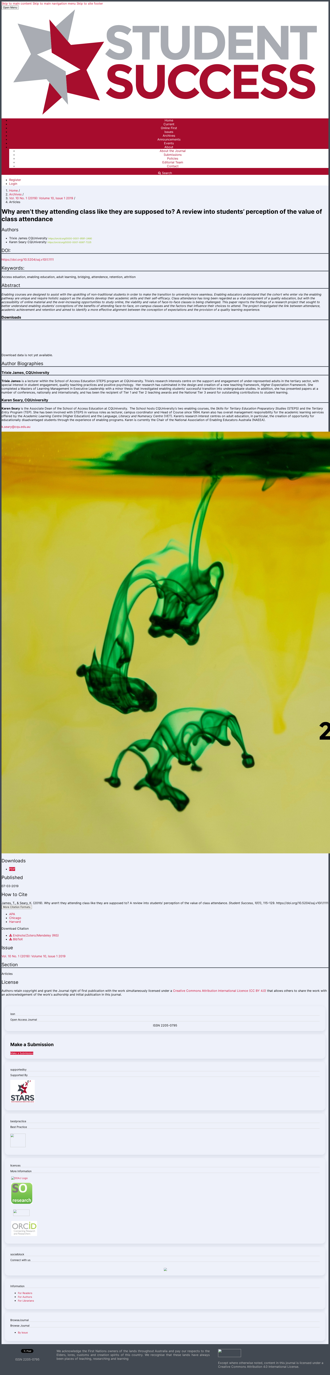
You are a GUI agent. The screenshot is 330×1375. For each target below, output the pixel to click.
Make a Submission (21, 1053)
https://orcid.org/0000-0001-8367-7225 (69, 242)
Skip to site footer (90, 3)
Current (168, 124)
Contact (173, 166)
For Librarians (26, 1300)
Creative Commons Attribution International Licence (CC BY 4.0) (219, 991)
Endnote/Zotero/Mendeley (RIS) (35, 935)
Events (169, 143)
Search (166, 173)
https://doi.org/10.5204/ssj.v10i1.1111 (28, 259)
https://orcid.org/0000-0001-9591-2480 (70, 238)
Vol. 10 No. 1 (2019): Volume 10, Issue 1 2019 (41, 198)
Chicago (15, 918)
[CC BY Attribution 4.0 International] (229, 1356)
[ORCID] (24, 1235)
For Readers (25, 1293)
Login (13, 184)
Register (15, 180)
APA (12, 914)
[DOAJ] (19, 1178)
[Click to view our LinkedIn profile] (165, 1269)
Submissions (173, 155)
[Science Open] (21, 1202)
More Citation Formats (16, 906)
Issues (168, 132)
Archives (169, 135)
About (168, 147)
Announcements (168, 139)
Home (169, 120)
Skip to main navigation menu (54, 3)
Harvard (15, 922)
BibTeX (17, 939)
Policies (172, 158)
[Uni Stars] (22, 1101)
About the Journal (173, 151)
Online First (169, 128)
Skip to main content (17, 3)
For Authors (25, 1296)
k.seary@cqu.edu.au (16, 427)
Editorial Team (172, 162)
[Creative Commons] (26, 1215)
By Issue (23, 1332)
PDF (12, 869)
